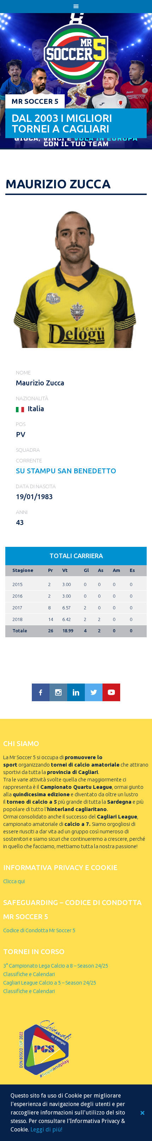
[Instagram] (58, 692)
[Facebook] (40, 692)
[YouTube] (111, 692)
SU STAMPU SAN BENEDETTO (66, 471)
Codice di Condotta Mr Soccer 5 (39, 930)
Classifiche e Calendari (29, 974)
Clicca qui (14, 881)
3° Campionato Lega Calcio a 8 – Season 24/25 (55, 966)
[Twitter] (94, 692)
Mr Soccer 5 (35, 101)
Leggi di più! (46, 1129)
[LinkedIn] (76, 692)
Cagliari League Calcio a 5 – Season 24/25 (49, 983)
